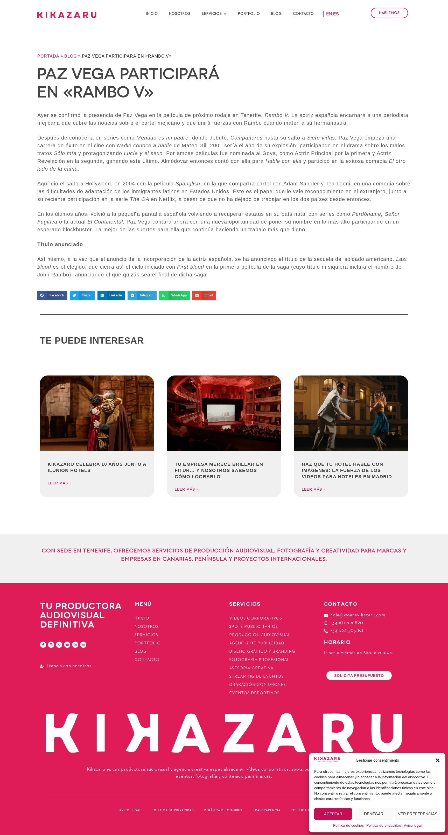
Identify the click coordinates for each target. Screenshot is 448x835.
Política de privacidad (383, 825)
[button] (437, 760)
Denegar (373, 814)
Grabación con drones (257, 685)
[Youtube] (67, 645)
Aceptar (333, 814)
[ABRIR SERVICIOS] (225, 14)
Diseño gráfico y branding (262, 652)
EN (329, 14)
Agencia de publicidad (256, 643)
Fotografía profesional (259, 660)
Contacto (147, 660)
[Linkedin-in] (75, 645)
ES (336, 14)
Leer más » (60, 483)
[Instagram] (51, 645)
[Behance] (83, 645)
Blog (70, 56)
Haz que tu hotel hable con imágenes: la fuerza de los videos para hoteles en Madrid (347, 470)
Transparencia (267, 810)
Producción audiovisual (260, 635)
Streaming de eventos (256, 676)
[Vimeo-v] (59, 645)
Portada (48, 56)
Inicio (142, 618)
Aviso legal (413, 825)
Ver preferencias (417, 814)
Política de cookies (348, 825)
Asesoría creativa (251, 668)
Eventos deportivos (254, 693)
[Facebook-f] (43, 645)
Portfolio (148, 643)
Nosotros (147, 627)
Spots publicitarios (253, 627)
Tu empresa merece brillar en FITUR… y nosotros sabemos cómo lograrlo (219, 470)
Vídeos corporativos (255, 618)
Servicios (146, 635)
